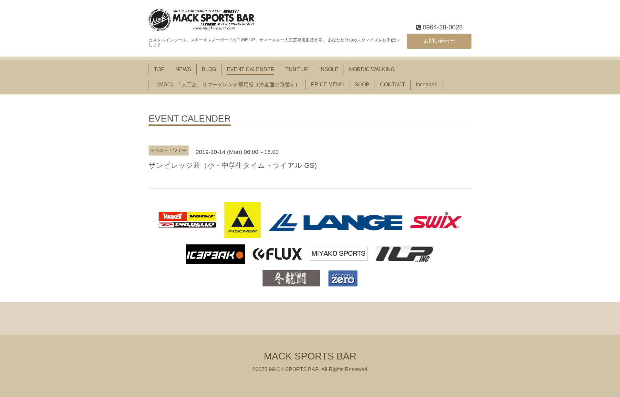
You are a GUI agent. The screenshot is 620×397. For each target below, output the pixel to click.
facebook (426, 84)
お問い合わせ (439, 41)
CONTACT (392, 84)
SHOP (362, 84)
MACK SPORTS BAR (310, 356)
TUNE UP (297, 69)
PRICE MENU (327, 84)
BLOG (209, 69)
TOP (159, 69)
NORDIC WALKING (372, 69)
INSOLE (328, 69)
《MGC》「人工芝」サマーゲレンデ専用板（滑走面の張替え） (227, 84)
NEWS (183, 69)
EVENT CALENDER (251, 69)
